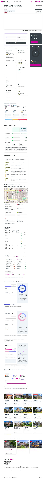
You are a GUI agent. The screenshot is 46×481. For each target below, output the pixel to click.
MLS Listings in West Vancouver (34, 467)
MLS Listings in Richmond (15, 467)
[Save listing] (12, 394)
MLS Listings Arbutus (7, 464)
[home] (5, 1)
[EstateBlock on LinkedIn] (11, 459)
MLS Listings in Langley (34, 466)
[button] (16, 194)
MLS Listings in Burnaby (14, 466)
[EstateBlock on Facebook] (10, 459)
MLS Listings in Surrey (21, 467)
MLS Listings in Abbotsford (8, 466)
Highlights (5, 186)
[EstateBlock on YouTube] (12, 459)
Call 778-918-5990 (13, 304)
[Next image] (15, 444)
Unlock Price (7, 376)
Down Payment (6, 288)
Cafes (15, 186)
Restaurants (9, 186)
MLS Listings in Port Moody (8, 467)
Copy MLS (5, 9)
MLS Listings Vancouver (7, 462)
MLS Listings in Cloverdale (21, 466)
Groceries (18, 186)
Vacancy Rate (6, 324)
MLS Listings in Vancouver (27, 467)
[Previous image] (5, 444)
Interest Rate (6, 292)
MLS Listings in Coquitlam (28, 466)
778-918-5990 (35, 38)
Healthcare (21, 186)
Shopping (12, 186)
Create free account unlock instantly (10, 43)
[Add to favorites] (15, 441)
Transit (24, 186)
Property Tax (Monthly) (7, 313)
